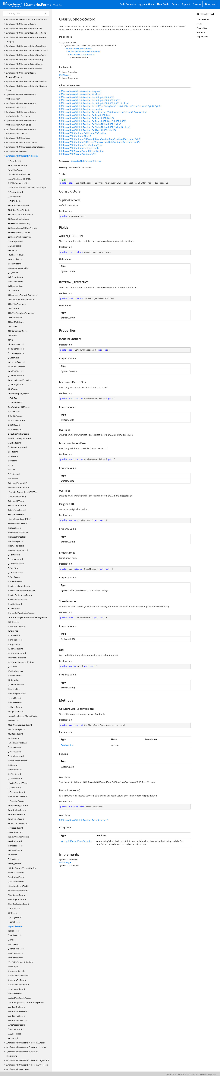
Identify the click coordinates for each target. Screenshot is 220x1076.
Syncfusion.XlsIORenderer (17, 1069)
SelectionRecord (16, 881)
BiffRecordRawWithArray (19, 223)
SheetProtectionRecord (18, 904)
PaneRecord (15, 787)
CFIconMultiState (15, 322)
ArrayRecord (15, 161)
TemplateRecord (17, 948)
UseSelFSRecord (15, 993)
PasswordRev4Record (17, 796)
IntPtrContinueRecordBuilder (21, 662)
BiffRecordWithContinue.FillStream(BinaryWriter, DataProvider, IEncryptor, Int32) (99, 142)
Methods (201, 32)
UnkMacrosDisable (16, 971)
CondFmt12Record (16, 366)
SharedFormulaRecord (18, 890)
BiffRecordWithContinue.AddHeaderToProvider (82, 133)
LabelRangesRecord (17, 693)
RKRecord (12, 854)
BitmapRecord (16, 241)
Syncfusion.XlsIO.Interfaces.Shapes (21, 142)
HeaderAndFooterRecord (19, 586)
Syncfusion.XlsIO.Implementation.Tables (24, 68)
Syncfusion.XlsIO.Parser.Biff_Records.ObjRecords (27, 1060)
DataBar (13, 398)
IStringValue (13, 680)
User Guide (163, 4)
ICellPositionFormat (17, 626)
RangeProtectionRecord (18, 836)
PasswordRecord (17, 792)
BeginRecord (15, 196)
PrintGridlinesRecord (17, 810)
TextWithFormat (15, 957)
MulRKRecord (14, 738)
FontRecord (14, 554)
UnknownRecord (17, 989)
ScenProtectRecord (16, 877)
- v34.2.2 (57, 4)
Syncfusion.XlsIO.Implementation (21, 24)
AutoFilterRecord (15, 170)
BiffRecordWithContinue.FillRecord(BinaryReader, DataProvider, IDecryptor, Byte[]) (100, 139)
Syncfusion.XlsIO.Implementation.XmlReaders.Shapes (26, 88)
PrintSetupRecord (16, 819)
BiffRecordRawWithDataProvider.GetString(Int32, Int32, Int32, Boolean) (94, 103)
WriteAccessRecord (16, 1024)
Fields (199, 23)
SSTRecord (13, 913)
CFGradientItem (15, 317)
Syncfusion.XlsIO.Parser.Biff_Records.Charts (25, 1042)
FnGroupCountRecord (18, 550)
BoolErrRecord (14, 263)
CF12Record (13, 290)
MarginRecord (15, 707)
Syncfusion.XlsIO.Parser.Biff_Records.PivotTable (27, 1064)
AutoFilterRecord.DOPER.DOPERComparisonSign (19, 181)
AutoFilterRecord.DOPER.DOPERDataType (27, 187)
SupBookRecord (15, 926)
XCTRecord (13, 1038)
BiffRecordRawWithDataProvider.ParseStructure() (83, 820)
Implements (202, 36)
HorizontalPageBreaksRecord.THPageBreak (27, 617)
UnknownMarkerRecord (18, 984)
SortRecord (14, 908)
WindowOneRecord (16, 1007)
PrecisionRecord (16, 801)
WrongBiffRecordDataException (76, 841)
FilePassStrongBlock (17, 536)
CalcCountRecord (15, 277)
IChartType (13, 630)
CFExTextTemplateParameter (21, 313)
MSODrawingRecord (17, 729)
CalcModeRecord (15, 281)
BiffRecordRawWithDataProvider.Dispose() (80, 91)
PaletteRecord (15, 778)
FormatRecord (16, 559)
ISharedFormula (15, 675)
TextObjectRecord (16, 953)
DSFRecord (13, 451)
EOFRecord (13, 478)
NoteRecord (15, 751)
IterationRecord (16, 684)
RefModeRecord (15, 845)
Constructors (203, 19)
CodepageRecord (17, 353)
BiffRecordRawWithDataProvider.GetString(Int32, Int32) (86, 97)
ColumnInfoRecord (16, 362)
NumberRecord (16, 756)
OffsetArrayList (15, 769)
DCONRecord (14, 425)
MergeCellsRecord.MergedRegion (23, 716)
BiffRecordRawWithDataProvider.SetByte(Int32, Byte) (85, 115)
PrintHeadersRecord (17, 814)
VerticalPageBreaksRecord (19, 998)
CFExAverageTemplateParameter (22, 295)
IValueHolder (14, 689)
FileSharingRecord (16, 541)
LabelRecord (15, 698)
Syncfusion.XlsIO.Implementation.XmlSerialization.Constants (21, 114)
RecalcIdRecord (15, 841)
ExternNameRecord (17, 510)
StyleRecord (15, 921)
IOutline (13, 666)
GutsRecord (14, 577)
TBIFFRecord (13, 944)
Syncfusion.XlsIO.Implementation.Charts (24, 28)
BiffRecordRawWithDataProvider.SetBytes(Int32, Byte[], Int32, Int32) (92, 121)
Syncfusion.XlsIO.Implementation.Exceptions (26, 46)
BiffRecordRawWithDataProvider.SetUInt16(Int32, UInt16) (87, 130)
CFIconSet (12, 326)
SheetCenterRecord (16, 895)
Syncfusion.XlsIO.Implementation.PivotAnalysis (27, 50)
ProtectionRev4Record (18, 823)
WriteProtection (16, 1029)
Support (186, 4)
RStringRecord (14, 863)
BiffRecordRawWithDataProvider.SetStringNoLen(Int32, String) (90, 124)
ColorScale (14, 357)
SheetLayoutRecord (17, 899)
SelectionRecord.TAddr (18, 886)
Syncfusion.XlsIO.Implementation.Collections (26, 32)
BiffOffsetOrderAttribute (19, 210)
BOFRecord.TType (16, 254)
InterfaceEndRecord (17, 653)
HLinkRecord (14, 608)
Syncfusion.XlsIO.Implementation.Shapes (24, 64)
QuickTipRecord (15, 832)
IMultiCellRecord (15, 648)
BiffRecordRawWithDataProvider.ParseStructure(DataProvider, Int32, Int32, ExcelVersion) (103, 112)
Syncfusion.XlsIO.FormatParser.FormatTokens (26, 19)
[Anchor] (58, 191)
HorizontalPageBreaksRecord (21, 613)
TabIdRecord (13, 930)
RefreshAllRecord (15, 850)
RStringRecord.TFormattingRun (22, 868)
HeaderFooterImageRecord (20, 595)
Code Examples (128, 4)
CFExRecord (13, 308)
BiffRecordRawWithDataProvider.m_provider (81, 109)
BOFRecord (13, 250)
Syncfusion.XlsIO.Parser (16, 151)
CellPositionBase (15, 286)
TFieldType (13, 966)
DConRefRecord (15, 429)
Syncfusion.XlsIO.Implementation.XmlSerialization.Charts (21, 105)
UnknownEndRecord (17, 980)
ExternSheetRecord (16, 514)
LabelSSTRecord (15, 702)
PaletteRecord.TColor (17, 783)
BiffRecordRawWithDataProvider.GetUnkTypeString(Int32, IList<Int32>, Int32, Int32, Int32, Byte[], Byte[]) (110, 106)
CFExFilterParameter (17, 304)
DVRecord (12, 460)
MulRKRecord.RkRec (17, 742)
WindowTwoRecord (16, 1016)
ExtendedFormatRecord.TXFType (23, 492)
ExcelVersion (67, 745)
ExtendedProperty (17, 496)
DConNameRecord (16, 420)
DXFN (10, 465)
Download (210, 4)
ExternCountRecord (17, 505)
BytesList (13, 272)
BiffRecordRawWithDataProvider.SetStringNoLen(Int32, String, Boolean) (94, 127)
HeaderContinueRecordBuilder (21, 590)
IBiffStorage (13, 622)
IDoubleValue (14, 635)
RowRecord (14, 859)
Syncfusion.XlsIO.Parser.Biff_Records (22, 155)
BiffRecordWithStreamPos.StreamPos (77, 154)
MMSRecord (13, 720)
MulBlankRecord (15, 733)
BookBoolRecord (15, 259)
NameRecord (15, 747)
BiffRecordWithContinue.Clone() (75, 136)
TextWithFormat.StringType (20, 962)
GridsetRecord (16, 572)
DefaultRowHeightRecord (19, 438)
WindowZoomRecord (17, 1020)
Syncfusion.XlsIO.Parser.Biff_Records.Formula (26, 1047)
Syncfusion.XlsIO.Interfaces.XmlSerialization (25, 147)
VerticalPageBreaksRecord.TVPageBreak (26, 1002)
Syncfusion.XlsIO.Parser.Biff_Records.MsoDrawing (22, 1053)
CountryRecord (16, 384)
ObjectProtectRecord (17, 760)
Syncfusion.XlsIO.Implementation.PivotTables (26, 55)
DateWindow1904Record (19, 407)
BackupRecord (16, 192)
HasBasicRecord (15, 581)
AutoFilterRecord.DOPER (19, 174)
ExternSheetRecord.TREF (19, 519)
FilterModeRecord (16, 545)
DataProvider (15, 402)
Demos (175, 4)
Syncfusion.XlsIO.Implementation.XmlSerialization (21, 96)
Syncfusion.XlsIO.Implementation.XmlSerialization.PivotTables (21, 122)
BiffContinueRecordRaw (18, 205)
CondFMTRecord (15, 371)
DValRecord (13, 456)
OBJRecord (13, 765)
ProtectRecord (16, 827)
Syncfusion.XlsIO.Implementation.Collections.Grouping (26, 39)
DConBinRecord (15, 416)
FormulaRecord (16, 563)
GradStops (14, 568)
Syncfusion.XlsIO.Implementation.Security (24, 59)
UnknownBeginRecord (18, 975)
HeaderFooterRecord (17, 599)
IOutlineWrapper (15, 671)
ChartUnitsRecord (16, 344)
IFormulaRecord (15, 639)
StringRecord (15, 917)
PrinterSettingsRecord (18, 805)
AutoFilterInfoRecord (17, 165)
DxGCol (11, 469)
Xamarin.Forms (38, 4)
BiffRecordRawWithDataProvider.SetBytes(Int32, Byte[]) (86, 118)
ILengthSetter (14, 644)
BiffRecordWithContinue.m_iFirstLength (79, 148)
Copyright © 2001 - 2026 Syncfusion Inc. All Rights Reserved (191, 1074)
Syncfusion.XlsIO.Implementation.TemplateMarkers (21, 74)
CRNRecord (13, 389)
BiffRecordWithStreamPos (19, 236)
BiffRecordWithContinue (19, 232)
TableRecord (15, 935)
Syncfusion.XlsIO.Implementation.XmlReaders (26, 81)
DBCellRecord (14, 411)
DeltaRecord (15, 442)
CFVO (10, 339)
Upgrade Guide (146, 4)
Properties (202, 28)
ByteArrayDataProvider (18, 268)
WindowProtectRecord (18, 1011)
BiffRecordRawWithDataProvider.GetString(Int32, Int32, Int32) (89, 100)
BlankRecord (15, 245)
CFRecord (12, 335)
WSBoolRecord (14, 1033)
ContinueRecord (16, 375)
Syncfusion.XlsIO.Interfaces (18, 138)
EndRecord (14, 474)
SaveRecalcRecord (16, 872)
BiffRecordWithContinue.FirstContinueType (80, 145)
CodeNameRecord (16, 348)
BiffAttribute (15, 201)
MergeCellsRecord (16, 711)
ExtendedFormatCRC (17, 483)
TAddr (12, 939)
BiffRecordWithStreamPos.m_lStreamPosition (81, 151)
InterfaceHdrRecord (17, 657)
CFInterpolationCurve (17, 331)
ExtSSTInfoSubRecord (17, 523)
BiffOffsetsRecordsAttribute (20, 214)
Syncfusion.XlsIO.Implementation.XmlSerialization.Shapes (21, 131)
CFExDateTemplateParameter (21, 299)
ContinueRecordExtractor (19, 380)
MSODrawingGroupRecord (20, 725)
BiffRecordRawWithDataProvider (22, 228)
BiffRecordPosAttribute (18, 219)
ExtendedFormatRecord (18, 487)
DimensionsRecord (18, 447)
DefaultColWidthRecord (18, 433)
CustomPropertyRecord (18, 393)
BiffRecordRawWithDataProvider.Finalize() (80, 94)
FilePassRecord (14, 528)
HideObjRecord (15, 604)
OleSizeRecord (14, 774)
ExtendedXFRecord (16, 501)
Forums (197, 4)
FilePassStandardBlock (18, 532)
